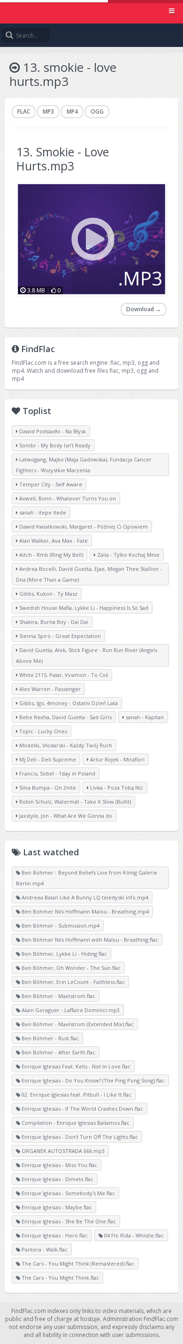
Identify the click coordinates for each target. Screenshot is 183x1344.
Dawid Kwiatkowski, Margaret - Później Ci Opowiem (83, 526)
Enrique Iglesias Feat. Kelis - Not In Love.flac (75, 1066)
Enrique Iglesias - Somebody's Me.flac (67, 1193)
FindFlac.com (91, 11)
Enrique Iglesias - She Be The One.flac (68, 1221)
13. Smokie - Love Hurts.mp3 (62, 159)
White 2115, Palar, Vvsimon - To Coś (63, 674)
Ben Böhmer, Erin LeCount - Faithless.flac (72, 981)
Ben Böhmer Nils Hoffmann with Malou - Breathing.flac (89, 939)
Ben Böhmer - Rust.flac (49, 1038)
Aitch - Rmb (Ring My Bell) (50, 554)
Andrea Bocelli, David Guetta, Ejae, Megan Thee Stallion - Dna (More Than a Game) (89, 574)
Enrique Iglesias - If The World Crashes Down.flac (81, 1108)
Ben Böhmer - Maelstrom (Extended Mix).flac (77, 1024)
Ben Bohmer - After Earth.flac (57, 1052)
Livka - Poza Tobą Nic (116, 787)
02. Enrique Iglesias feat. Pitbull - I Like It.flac (75, 1094)
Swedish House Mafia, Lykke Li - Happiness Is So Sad (83, 607)
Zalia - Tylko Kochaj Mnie (128, 554)
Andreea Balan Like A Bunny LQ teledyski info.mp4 (84, 897)
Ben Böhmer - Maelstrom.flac (57, 995)
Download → (143, 309)
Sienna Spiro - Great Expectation (59, 635)
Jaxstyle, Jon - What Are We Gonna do (65, 815)
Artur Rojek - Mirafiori (117, 759)
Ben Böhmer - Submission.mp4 (59, 925)
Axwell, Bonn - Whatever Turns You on (67, 498)
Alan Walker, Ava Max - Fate (53, 540)
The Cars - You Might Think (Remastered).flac (77, 1263)
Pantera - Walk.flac (44, 1249)
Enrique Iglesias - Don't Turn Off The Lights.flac (79, 1136)
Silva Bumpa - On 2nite (47, 787)
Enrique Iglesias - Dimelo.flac (56, 1179)
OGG (97, 111)
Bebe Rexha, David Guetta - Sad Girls (65, 717)
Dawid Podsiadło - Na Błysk (52, 431)
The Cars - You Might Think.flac (59, 1277)
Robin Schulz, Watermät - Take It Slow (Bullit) (74, 801)
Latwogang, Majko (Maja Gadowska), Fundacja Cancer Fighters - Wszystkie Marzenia (84, 465)
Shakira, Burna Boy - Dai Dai (53, 621)
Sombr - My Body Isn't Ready (54, 445)
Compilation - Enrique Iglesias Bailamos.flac (75, 1122)
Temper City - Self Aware (50, 484)
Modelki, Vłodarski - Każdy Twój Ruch (65, 745)
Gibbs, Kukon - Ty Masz (47, 593)
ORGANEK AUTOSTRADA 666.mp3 (62, 1150)
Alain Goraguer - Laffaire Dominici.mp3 (70, 1010)
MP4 (72, 111)
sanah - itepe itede (42, 512)
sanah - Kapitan (144, 717)
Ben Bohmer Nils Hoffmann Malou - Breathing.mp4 (84, 911)
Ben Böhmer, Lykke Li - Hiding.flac (63, 953)
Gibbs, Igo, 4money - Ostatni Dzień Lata (68, 703)
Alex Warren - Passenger (49, 688)
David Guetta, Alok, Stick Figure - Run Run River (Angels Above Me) (86, 655)
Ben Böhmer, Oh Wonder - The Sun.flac (70, 967)
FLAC (23, 111)
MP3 (48, 111)
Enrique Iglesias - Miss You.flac (58, 1164)
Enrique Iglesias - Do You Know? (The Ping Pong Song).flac (92, 1080)
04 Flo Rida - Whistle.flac (133, 1235)
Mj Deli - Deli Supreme (47, 759)
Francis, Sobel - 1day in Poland (56, 773)
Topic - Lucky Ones (42, 731)
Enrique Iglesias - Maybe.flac (56, 1207)
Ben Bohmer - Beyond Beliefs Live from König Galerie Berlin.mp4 (86, 878)
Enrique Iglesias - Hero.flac (54, 1235)
